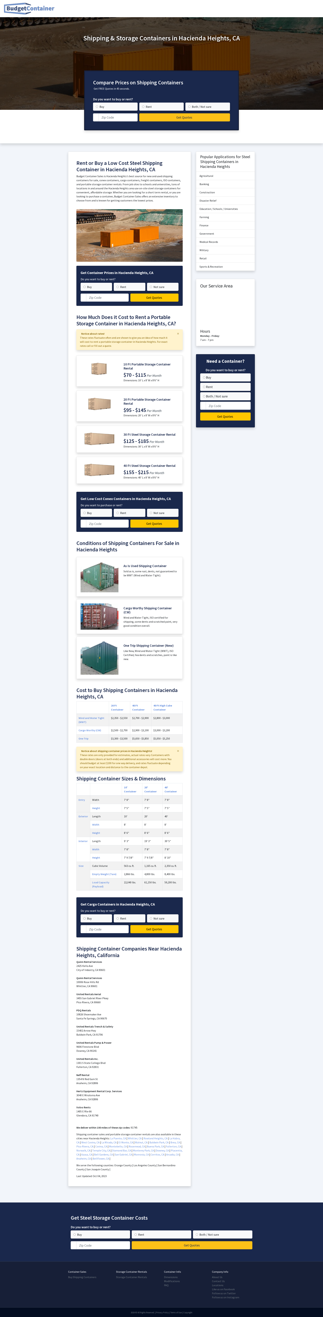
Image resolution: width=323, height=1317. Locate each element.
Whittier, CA (135, 1138)
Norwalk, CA (83, 1150)
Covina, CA (101, 1146)
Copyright (187, 1312)
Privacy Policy (162, 1312)
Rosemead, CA (137, 1146)
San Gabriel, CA (123, 1154)
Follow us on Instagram (225, 1297)
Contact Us (218, 1281)
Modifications (172, 1281)
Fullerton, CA (173, 1146)
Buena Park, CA (155, 1146)
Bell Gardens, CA (103, 1154)
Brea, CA (175, 1142)
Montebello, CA (118, 1146)
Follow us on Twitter (224, 1293)
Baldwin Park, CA (159, 1142)
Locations (217, 1285)
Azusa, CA (86, 1154)
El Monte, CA (125, 1142)
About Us (217, 1277)
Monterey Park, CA (143, 1150)
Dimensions (171, 1277)
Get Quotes (184, 117)
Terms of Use (176, 1312)
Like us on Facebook (223, 1289)
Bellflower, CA (101, 1158)
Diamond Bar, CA (121, 1150)
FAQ (166, 1285)
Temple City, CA (101, 1150)
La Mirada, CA (109, 1142)
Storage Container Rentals (131, 1277)
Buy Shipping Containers (82, 1277)
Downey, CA (162, 1150)
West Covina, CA (90, 1142)
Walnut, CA (141, 1142)
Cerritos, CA (157, 1154)
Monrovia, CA (141, 1154)
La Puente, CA (118, 1138)
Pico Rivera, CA (84, 1146)
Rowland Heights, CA (155, 1138)
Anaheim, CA (83, 1158)
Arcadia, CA (172, 1154)
